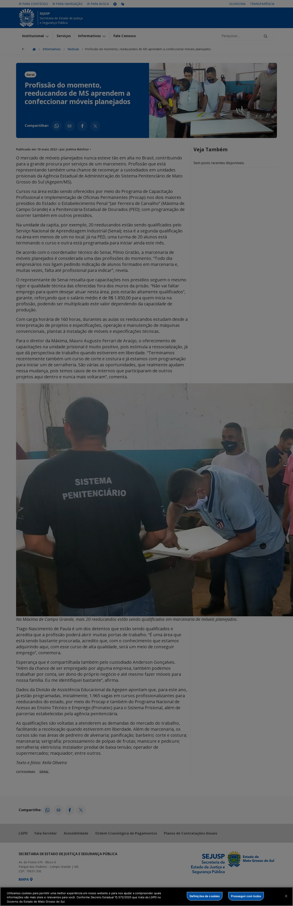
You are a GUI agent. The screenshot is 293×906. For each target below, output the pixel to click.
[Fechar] (286, 896)
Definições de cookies (205, 896)
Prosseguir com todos (246, 896)
